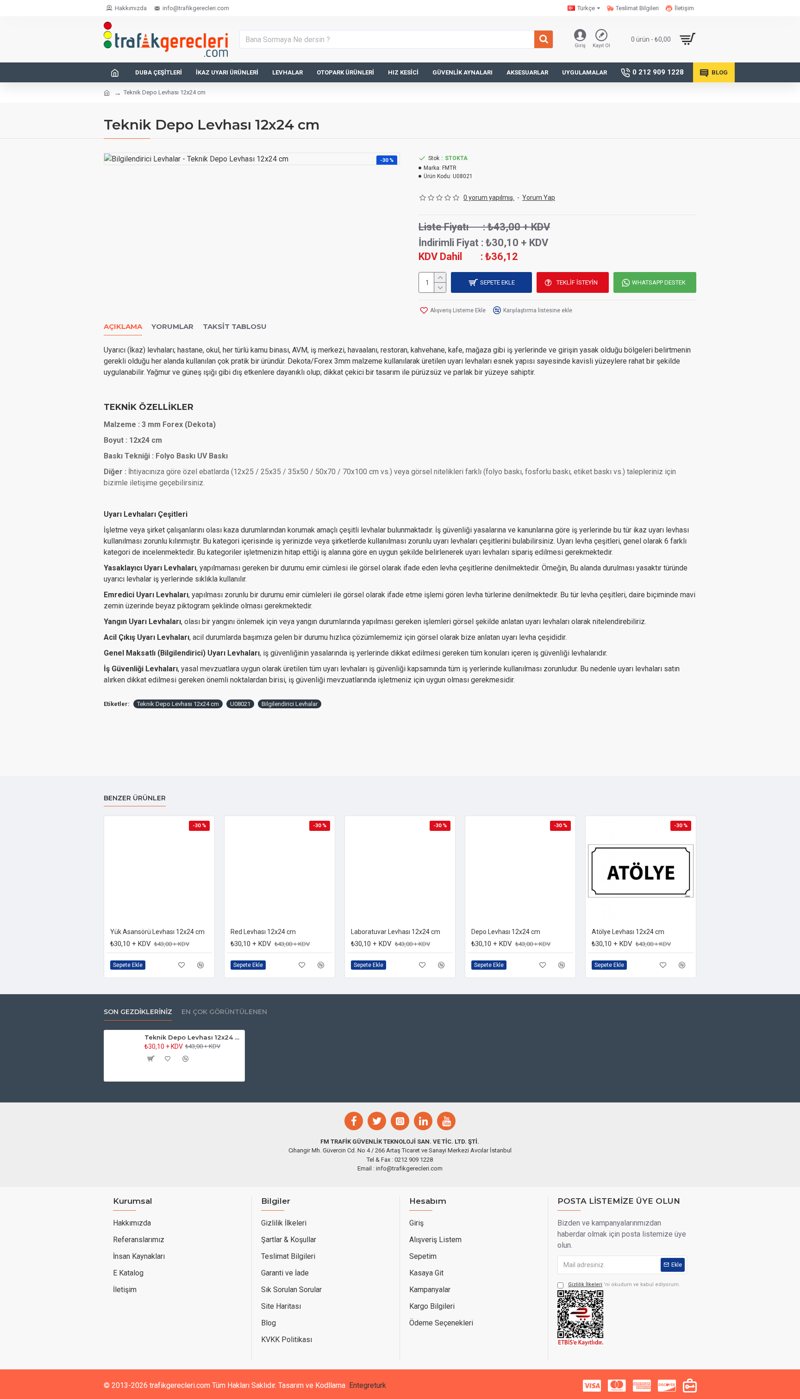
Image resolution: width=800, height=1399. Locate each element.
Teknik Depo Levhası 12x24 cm (178, 703)
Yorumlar (172, 326)
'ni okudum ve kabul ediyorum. (624, 1284)
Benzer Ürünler (135, 798)
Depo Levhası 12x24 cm (505, 931)
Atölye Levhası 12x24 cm (628, 931)
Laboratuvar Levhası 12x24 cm (395, 931)
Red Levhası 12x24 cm (263, 931)
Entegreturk (367, 1385)
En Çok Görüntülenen (224, 1012)
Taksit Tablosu (235, 326)
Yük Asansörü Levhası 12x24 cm (157, 931)
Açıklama (123, 326)
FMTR (449, 168)
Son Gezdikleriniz (138, 1012)
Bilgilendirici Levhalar (290, 703)
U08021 (240, 703)
